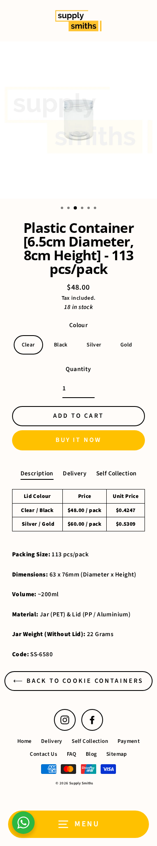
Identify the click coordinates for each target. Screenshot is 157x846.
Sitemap (116, 754)
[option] (78, 120)
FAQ (71, 754)
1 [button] (63, 209)
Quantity (78, 369)
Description (37, 473)
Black (61, 344)
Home (24, 741)
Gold (126, 344)
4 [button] (83, 209)
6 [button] (96, 209)
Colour (78, 325)
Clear (28, 344)
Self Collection (116, 473)
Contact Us (43, 754)
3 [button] (76, 208)
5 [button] (89, 209)
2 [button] (69, 209)
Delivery (75, 473)
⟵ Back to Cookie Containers (78, 680)
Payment (129, 741)
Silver (94, 344)
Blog (91, 754)
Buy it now (79, 439)
